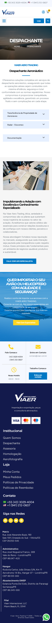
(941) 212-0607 (16, 360)
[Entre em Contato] (38, 346)
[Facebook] (5, 520)
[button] (4, 21)
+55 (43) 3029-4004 (21, 502)
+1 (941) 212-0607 (18, 505)
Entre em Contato (38, 352)
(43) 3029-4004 (16, 357)
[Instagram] (10, 520)
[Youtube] (16, 520)
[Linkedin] (21, 520)
